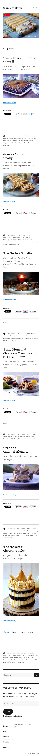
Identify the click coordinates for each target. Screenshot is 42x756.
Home (5, 726)
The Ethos (6, 742)
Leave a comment (14, 244)
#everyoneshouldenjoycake (18, 138)
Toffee (9, 662)
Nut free (21, 143)
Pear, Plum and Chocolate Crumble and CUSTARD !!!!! (19, 353)
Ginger (31, 140)
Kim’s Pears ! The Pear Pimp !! (20, 60)
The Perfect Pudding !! (19, 253)
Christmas (6, 336)
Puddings (6, 138)
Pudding (35, 338)
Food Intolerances (12, 140)
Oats (31, 242)
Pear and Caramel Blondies (15, 449)
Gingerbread (7, 143)
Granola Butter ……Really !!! (17, 156)
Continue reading (9, 102)
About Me (6, 736)
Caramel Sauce (23, 237)
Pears (26, 143)
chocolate (31, 237)
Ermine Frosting (8, 658)
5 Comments (12, 340)
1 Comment (8, 538)
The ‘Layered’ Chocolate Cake (14, 548)
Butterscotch (21, 336)
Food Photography (23, 140)
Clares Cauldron (13, 8)
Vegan (30, 143)
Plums (20, 439)
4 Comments (31, 439)
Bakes (28, 136)
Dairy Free (29, 138)
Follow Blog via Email (17, 688)
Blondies (28, 531)
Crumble (11, 436)
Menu (35, 8)
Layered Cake (34, 660)
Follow (8, 711)
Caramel (34, 531)
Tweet (6, 632)
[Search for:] (18, 675)
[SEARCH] (36, 675)
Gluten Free (14, 143)
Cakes (32, 136)
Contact (6, 747)
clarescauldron (11, 136)
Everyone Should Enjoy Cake (20, 240)
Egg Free (9, 240)
